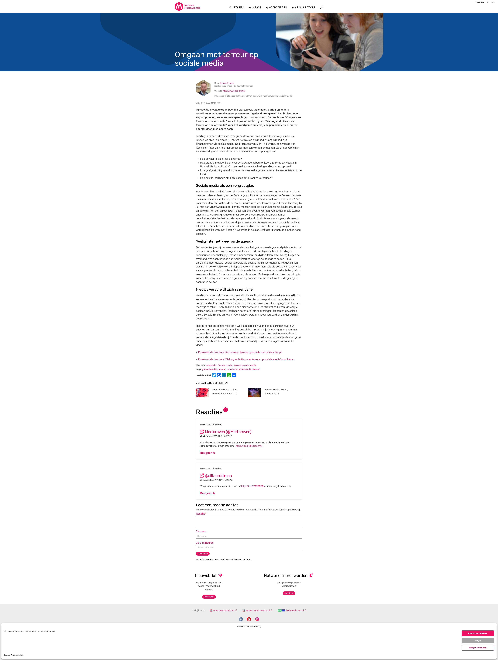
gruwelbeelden (209, 369)
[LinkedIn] (224, 375)
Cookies (7, 655)
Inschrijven (209, 597)
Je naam (201, 531)
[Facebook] (219, 375)
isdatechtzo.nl (295, 610)
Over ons (480, 2)
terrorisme (232, 369)
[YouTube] (249, 619)
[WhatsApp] (229, 375)
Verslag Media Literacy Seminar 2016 (276, 391)
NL (488, 2)
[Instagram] (257, 619)
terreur (222, 369)
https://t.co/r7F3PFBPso (253, 486)
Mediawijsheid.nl (224, 610)
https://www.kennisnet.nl (234, 91)
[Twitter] (214, 375)
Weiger (478, 640)
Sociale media (225, 365)
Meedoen (289, 593)
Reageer (206, 452)
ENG (492, 2)
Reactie (201, 513)
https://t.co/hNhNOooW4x (249, 446)
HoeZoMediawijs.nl (258, 610)
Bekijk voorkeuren (477, 648)
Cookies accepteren (477, 633)
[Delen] (234, 375)
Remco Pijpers (227, 83)
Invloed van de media (245, 365)
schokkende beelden (249, 369)
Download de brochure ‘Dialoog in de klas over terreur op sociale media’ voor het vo (246, 359)
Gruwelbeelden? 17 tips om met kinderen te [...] (224, 391)
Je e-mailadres (205, 542)
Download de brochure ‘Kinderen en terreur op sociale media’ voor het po (240, 352)
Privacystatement (17, 655)
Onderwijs (211, 365)
